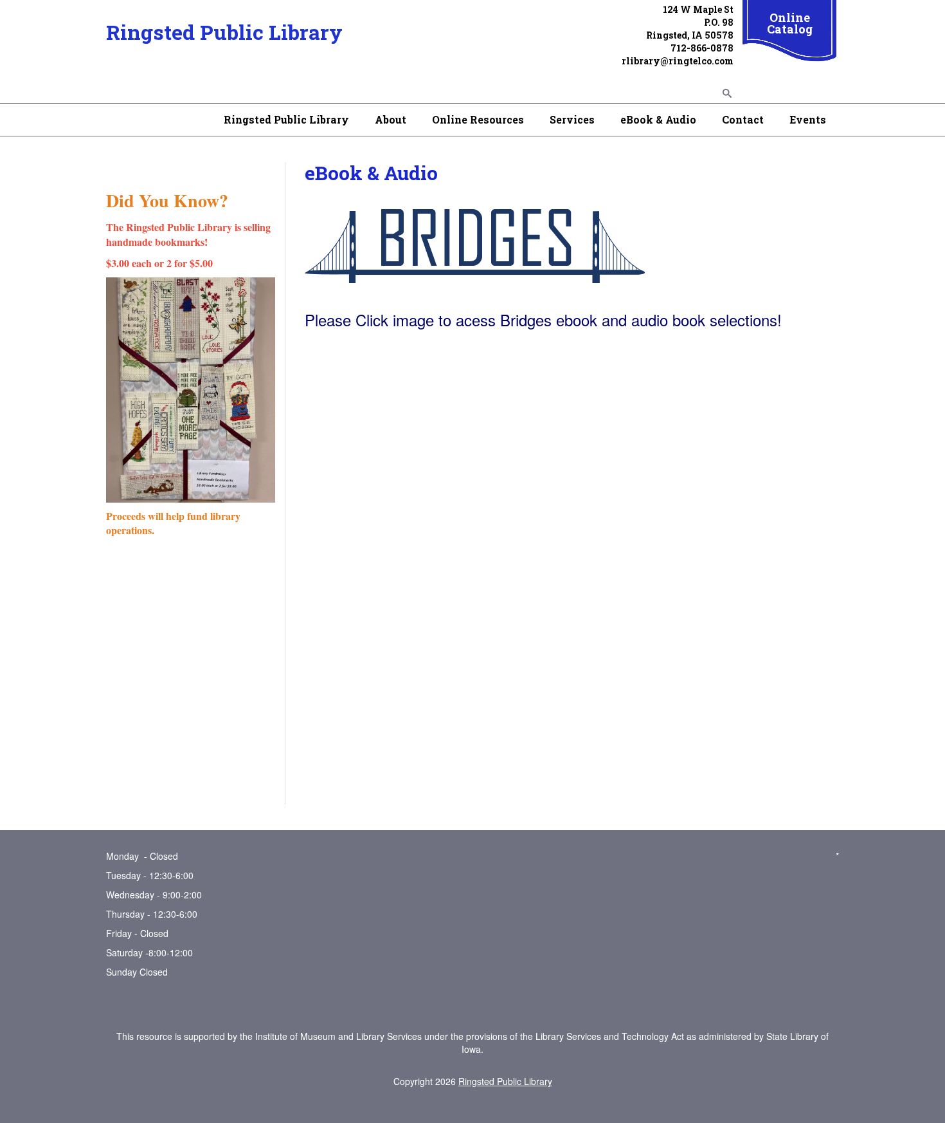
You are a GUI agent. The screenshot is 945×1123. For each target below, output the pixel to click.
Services (572, 119)
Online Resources (478, 119)
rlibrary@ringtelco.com (678, 61)
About (390, 119)
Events (807, 119)
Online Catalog (790, 23)
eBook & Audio (658, 119)
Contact (743, 119)
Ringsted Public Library (224, 32)
